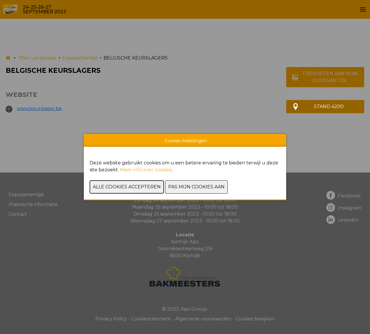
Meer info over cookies (146, 169)
